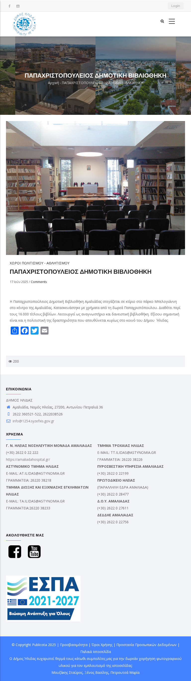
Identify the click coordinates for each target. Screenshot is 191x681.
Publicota (39, 644)
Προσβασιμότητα (74, 644)
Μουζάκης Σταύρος (67, 672)
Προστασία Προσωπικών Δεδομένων (146, 644)
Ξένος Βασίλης (96, 672)
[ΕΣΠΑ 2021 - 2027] (43, 579)
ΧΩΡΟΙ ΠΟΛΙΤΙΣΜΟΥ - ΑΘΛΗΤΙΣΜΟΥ (39, 263)
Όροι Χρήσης (102, 644)
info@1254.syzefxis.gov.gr (33, 421)
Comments (39, 281)
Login (175, 6)
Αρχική (53, 82)
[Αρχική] (24, 24)
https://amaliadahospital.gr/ (28, 459)
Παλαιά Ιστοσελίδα (95, 651)
